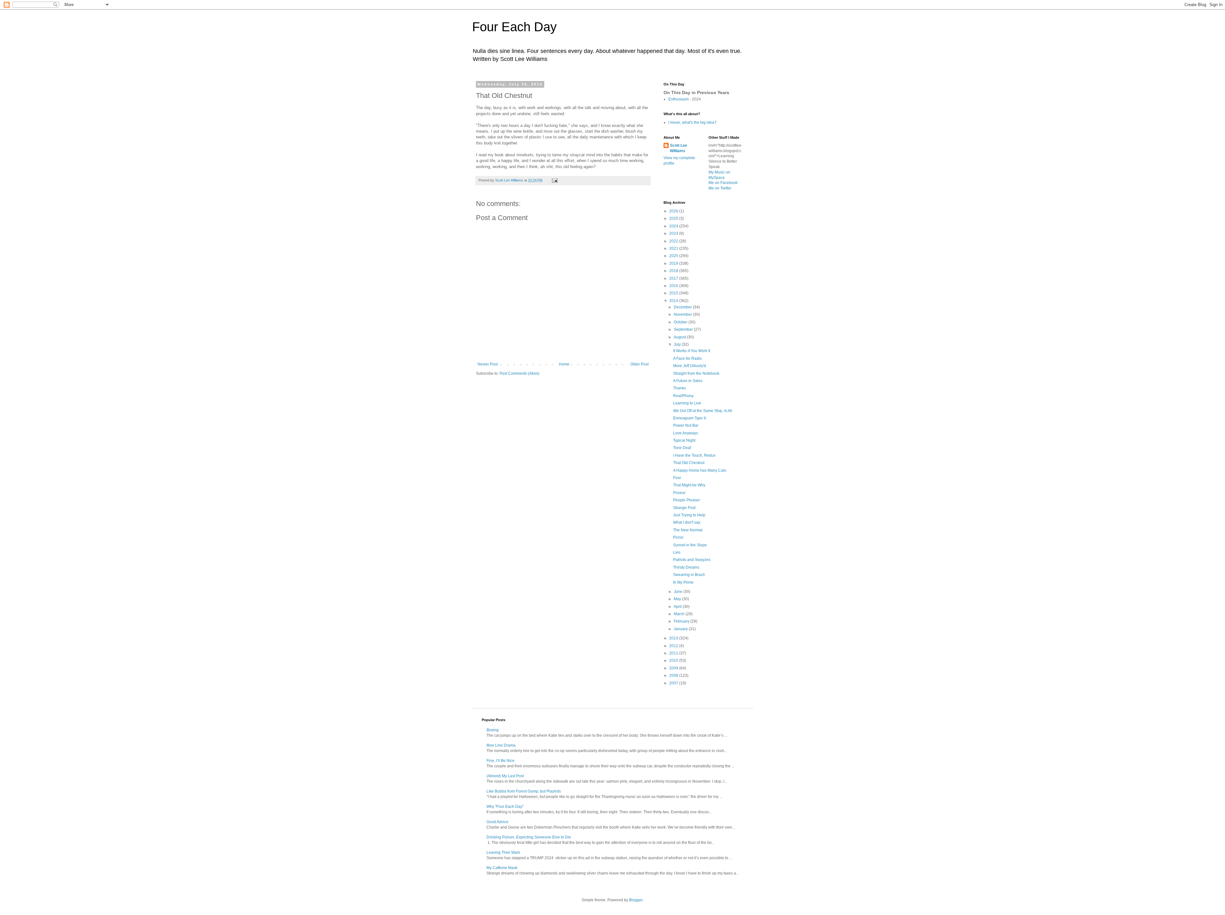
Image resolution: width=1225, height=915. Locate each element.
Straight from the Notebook (696, 373)
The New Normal (687, 530)
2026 (674, 211)
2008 (674, 675)
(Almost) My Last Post (505, 776)
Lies (676, 552)
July (678, 344)
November (683, 314)
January (681, 629)
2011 (674, 653)
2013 (674, 638)
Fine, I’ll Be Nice (500, 760)
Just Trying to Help (689, 515)
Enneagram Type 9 (689, 418)
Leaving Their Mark (503, 852)
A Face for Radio (687, 358)
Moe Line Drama (501, 745)
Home (564, 364)
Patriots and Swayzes (691, 559)
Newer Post (488, 364)
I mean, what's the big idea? (692, 122)
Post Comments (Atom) (519, 373)
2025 (674, 218)
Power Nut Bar (685, 425)
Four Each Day (514, 27)
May (678, 599)
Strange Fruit (684, 507)
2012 (674, 646)
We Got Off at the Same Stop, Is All (702, 411)
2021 (674, 248)
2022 (674, 241)
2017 (674, 278)
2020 (674, 256)
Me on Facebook (723, 183)
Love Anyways (685, 433)
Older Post (639, 364)
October (681, 322)
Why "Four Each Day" (504, 806)
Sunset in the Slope (690, 545)
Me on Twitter (720, 188)
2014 (674, 301)
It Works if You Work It (691, 351)
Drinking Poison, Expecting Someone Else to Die (528, 837)
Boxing (492, 730)
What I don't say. (687, 522)
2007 (674, 683)
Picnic (678, 537)
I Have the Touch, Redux (694, 455)
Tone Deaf (682, 448)
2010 (674, 660)
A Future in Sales (687, 381)
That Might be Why (689, 485)
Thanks (679, 388)
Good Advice (497, 822)
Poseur (679, 493)
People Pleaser (686, 500)
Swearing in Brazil (689, 574)
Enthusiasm (678, 99)
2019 (674, 263)
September (684, 329)
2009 (674, 668)
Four (677, 478)
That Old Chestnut (688, 463)
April (678, 606)
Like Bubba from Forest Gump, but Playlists (523, 791)
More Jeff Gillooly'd (689, 366)
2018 (674, 271)
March (680, 614)
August (680, 337)
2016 (674, 286)
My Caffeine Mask (501, 868)
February (682, 621)
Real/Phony (683, 396)
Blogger (635, 900)
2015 (674, 293)
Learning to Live (687, 403)
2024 (674, 226)
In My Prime (683, 582)
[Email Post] (554, 180)
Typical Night (684, 440)
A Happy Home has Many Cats (699, 470)
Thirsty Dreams (686, 567)
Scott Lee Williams (678, 148)
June (678, 591)
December (683, 307)
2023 (674, 233)
